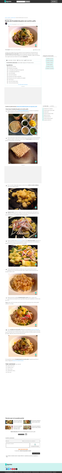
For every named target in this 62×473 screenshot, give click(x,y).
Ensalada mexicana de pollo (48, 118)
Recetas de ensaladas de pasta (18, 360)
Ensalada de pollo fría (47, 116)
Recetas (6, 17)
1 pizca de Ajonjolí (11, 73)
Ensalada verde (46, 112)
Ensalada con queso (49, 62)
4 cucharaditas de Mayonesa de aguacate (16, 70)
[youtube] (13, 469)
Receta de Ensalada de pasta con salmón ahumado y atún (18, 427)
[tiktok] (16, 469)
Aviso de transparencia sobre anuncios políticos (46, 472)
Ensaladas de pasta (13, 17)
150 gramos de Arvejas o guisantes (14, 76)
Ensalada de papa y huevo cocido (49, 110)
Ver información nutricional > (23, 84)
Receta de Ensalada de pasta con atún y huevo (36, 427)
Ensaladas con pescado (49, 68)
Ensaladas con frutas (49, 66)
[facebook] (7, 469)
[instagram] (11, 469)
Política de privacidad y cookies (27, 472)
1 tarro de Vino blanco (12, 75)
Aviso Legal (20, 472)
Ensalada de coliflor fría (47, 120)
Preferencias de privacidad (35, 472)
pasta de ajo (20, 240)
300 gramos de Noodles (12, 68)
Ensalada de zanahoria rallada (48, 113)
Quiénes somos (16, 472)
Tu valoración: (16, 450)
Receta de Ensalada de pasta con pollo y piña (18, 421)
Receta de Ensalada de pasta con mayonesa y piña (27, 106)
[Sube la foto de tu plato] (26, 434)
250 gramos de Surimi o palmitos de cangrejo (16, 78)
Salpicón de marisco (47, 115)
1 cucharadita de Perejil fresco (13, 71)
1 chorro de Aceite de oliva (13, 83)
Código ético (54, 472)
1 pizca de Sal (10, 79)
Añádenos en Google (37, 49)
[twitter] (9, 469)
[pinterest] (14, 469)
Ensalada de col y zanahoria (48, 108)
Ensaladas (9, 17)
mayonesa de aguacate (35, 329)
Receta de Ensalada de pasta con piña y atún (36, 421)
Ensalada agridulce (50, 64)
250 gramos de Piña (12, 66)
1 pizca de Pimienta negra (13, 81)
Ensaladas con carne (49, 58)
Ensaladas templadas (49, 60)
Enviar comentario (36, 453)
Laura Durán (10, 24)
